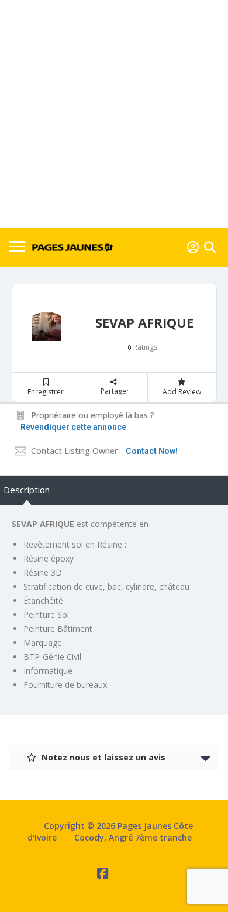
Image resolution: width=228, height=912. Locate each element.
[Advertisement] (114, 114)
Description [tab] (27, 489)
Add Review (182, 392)
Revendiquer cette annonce (73, 427)
